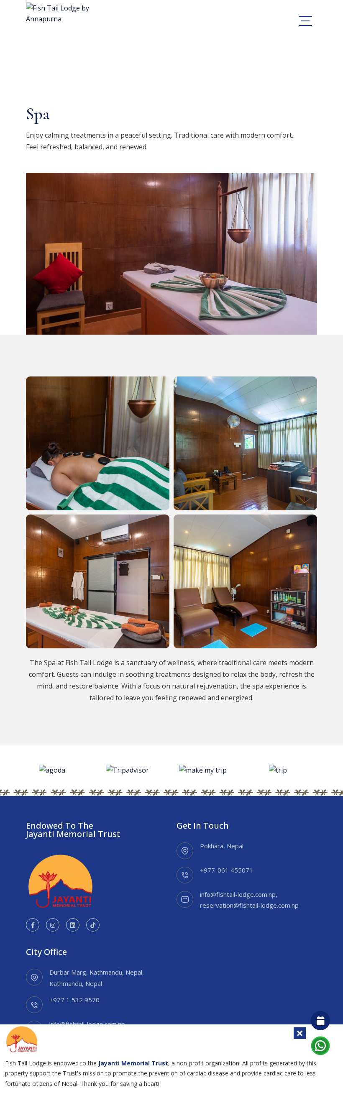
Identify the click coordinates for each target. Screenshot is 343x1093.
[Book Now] (320, 1020)
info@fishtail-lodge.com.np (238, 894)
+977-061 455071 (226, 870)
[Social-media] (32, 925)
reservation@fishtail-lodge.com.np (249, 905)
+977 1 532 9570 (74, 1000)
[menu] (305, 21)
